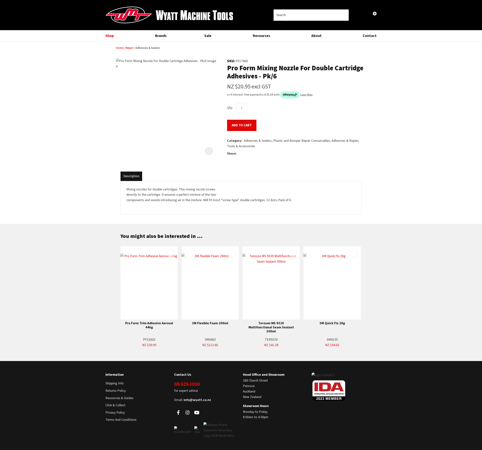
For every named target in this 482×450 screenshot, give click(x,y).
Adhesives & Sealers (147, 48)
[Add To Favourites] (263, 125)
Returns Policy (115, 390)
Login (356, 15)
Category (234, 140)
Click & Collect (115, 405)
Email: (192, 400)
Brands (161, 35)
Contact (370, 35)
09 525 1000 (187, 384)
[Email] (250, 154)
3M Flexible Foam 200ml (210, 323)
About (316, 35)
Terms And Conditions (121, 419)
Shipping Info (114, 383)
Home (120, 48)
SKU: (231, 61)
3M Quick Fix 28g (332, 323)
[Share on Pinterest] (256, 154)
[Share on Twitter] (244, 154)
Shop (109, 35)
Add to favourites (171, 253)
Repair (129, 48)
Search (344, 15)
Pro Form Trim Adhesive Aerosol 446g (149, 325)
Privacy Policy (115, 412)
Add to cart (242, 125)
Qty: (230, 107)
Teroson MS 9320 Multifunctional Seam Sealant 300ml (271, 327)
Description (131, 176)
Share (231, 153)
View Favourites (364, 15)
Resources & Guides (119, 398)
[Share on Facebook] (239, 154)
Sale (207, 35)
